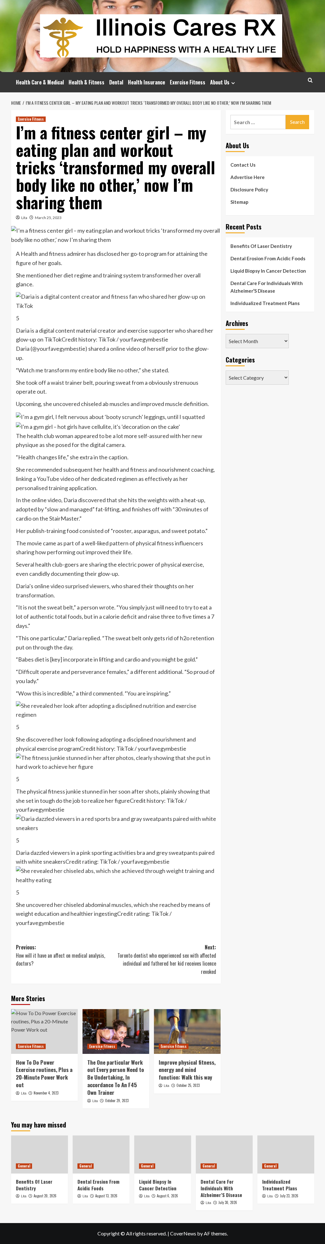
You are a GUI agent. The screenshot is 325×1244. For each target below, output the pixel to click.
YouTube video (55, 478)
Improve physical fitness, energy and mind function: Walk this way (187, 1069)
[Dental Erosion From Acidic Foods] (101, 1154)
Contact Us (242, 165)
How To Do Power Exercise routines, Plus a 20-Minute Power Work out (44, 1073)
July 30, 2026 (227, 1202)
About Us (219, 82)
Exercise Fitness (187, 82)
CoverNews (183, 1233)
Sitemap (239, 202)
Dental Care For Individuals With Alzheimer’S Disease (266, 287)
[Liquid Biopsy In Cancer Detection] (162, 1154)
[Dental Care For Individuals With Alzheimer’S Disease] (224, 1154)
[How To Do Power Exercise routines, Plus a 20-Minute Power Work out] (44, 1031)
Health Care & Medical (40, 82)
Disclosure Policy (249, 189)
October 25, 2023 (188, 1085)
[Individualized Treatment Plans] (285, 1154)
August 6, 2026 (167, 1195)
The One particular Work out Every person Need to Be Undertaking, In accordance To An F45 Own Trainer (115, 1077)
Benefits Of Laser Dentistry (261, 246)
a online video (123, 348)
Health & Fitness (86, 82)
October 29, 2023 (117, 1100)
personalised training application (56, 487)
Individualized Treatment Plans (265, 303)
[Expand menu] (233, 83)
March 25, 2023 (48, 217)
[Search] (310, 80)
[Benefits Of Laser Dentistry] (39, 1154)
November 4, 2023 (46, 1092)
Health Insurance (146, 82)
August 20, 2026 (45, 1195)
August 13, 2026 (106, 1195)
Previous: (60, 955)
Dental (116, 82)
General (24, 1165)
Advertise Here (247, 177)
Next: (166, 959)
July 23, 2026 (289, 1195)
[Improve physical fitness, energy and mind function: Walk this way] (187, 1031)
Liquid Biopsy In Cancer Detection (268, 271)
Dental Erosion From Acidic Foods (267, 258)
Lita (24, 217)
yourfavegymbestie (61, 348)
